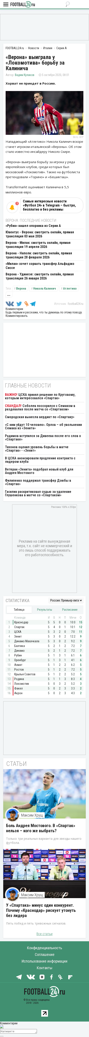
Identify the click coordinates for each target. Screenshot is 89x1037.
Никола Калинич (44, 288)
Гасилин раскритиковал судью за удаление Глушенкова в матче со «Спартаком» (38, 493)
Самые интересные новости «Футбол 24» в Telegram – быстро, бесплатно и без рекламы (49, 205)
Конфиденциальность (44, 948)
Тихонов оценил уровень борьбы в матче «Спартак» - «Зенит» (36, 448)
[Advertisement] (44, 27)
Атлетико (70, 288)
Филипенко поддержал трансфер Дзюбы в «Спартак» (38, 482)
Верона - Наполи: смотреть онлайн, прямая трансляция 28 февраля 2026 (39, 255)
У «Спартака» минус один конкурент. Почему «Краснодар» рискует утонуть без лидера (41, 910)
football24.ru (75, 303)
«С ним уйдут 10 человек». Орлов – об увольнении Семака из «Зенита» (43, 426)
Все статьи (44, 934)
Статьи (16, 763)
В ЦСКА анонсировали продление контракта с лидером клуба (40, 460)
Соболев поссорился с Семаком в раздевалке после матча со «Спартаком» (40, 407)
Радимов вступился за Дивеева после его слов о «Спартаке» (43, 437)
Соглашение (44, 954)
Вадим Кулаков (24, 75)
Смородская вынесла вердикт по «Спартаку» (39, 417)
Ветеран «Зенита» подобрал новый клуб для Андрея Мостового (39, 471)
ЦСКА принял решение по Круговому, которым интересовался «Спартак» (40, 396)
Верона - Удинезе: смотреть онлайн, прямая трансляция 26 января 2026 (40, 276)
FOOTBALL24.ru (22, 4)
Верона (21, 288)
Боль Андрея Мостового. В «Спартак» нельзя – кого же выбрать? (40, 828)
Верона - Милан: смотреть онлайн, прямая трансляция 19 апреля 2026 (38, 245)
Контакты (44, 968)
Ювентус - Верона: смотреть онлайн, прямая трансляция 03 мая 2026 (40, 234)
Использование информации (44, 961)
